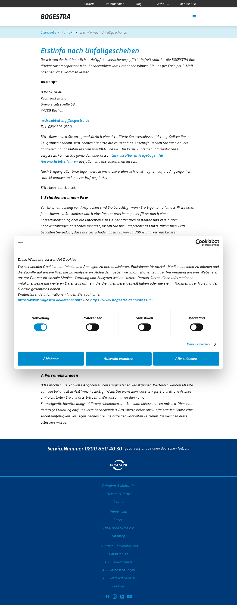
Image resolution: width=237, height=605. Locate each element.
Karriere (89, 4)
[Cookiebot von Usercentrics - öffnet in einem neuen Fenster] (199, 242)
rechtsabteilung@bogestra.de (65, 120)
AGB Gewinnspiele (118, 561)
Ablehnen (51, 359)
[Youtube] (129, 596)
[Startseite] (55, 16)
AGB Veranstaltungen (118, 569)
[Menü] (194, 16)
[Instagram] (115, 596)
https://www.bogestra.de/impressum (121, 300)
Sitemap (118, 535)
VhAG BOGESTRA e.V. (118, 527)
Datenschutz (118, 553)
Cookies (118, 585)
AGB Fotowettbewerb (118, 577)
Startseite (48, 32)
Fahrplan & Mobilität (118, 485)
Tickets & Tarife (118, 493)
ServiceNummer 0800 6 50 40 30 (84, 448)
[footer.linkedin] (122, 596)
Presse (118, 519)
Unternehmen (115, 4)
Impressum (118, 511)
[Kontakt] (185, 14)
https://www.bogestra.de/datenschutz (50, 300)
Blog (138, 4)
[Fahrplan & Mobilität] (170, 14)
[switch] (92, 327)
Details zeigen (198, 344)
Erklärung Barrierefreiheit (118, 545)
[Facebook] (107, 596)
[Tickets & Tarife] (178, 14)
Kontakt (68, 32)
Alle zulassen (186, 359)
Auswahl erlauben (118, 359)
